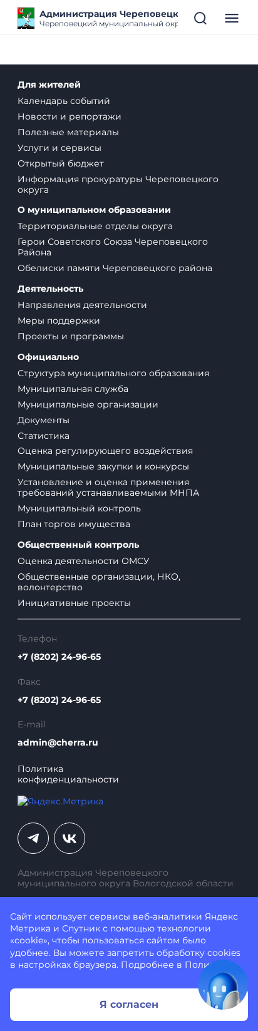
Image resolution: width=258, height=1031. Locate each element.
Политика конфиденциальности (68, 774)
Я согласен (129, 1004)
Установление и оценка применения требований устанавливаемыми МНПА (108, 487)
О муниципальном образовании (94, 210)
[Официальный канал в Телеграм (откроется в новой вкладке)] (33, 838)
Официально (48, 357)
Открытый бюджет (61, 163)
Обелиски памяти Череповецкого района (115, 268)
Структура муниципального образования (113, 373)
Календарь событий (64, 100)
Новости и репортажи (69, 116)
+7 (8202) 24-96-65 (59, 657)
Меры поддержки (59, 320)
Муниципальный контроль (79, 508)
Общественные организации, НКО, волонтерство (99, 582)
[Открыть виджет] (223, 985)
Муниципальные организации (88, 404)
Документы (44, 420)
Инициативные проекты (74, 602)
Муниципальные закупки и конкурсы (103, 466)
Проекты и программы (71, 336)
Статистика (44, 435)
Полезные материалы (68, 132)
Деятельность (50, 289)
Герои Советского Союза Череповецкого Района (113, 247)
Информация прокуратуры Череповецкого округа (118, 184)
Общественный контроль (78, 545)
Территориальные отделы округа (95, 226)
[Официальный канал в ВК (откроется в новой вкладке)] (69, 838)
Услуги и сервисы (59, 147)
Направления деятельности (82, 304)
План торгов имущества (74, 524)
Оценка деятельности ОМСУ (84, 561)
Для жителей (49, 85)
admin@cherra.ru (58, 742)
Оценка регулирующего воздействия (105, 450)
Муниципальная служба (73, 388)
